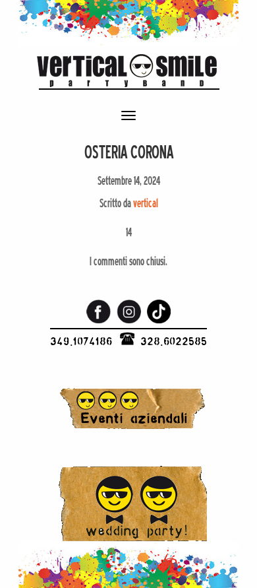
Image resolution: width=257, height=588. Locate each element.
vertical (145, 203)
